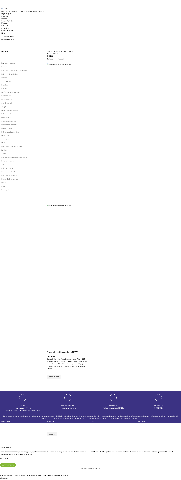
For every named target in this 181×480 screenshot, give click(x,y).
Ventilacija (4, 78)
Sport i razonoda (6, 103)
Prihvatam (13, 478)
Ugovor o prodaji (142, 443)
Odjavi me (95, 436)
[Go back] (83, 47)
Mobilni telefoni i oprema (9, 110)
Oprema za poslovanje (8, 121)
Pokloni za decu (6, 128)
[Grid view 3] (50, 56)
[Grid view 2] (48, 56)
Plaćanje (95, 429)
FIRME (3, 183)
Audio (3, 164)
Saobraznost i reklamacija (146, 439)
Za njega (4, 150)
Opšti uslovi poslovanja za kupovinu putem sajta (153, 436)
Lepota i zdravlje (6, 99)
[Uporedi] (49, 348)
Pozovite (5, 4)
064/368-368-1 (158, 408)
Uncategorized (6, 190)
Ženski (3, 154)
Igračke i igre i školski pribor (10, 92)
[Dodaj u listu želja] (49, 372)
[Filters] (2, 472)
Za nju (3, 107)
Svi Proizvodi (5, 67)
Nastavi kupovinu (8, 465)
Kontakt (139, 425)
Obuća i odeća (6, 117)
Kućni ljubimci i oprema (9, 175)
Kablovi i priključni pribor (9, 74)
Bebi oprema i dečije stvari (10, 132)
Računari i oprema (7, 161)
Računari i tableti (7, 168)
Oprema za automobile (9, 125)
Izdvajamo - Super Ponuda (14, 70)
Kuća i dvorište (6, 96)
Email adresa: (51, 425)
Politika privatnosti (143, 432)
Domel (3, 186)
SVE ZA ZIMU (6, 81)
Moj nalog (95, 432)
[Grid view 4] (52, 56)
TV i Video (4, 139)
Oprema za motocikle (8, 172)
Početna (50, 51)
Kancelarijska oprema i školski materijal (14, 157)
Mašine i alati (5, 135)
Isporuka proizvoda (143, 429)
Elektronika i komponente (9, 179)
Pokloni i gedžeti (7, 114)
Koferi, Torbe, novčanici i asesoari (12, 146)
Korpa (94, 425)
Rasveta (4, 88)
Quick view (49, 381)
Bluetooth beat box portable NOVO (62, 352)
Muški (3, 143)
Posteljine (4, 85)
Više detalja (4, 478)
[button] (54, 377)
